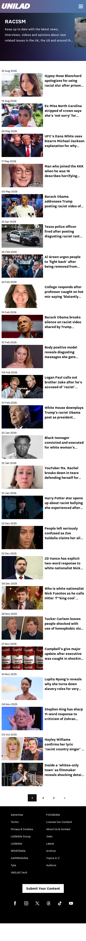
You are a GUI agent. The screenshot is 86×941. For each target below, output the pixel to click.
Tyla (13, 865)
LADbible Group (21, 836)
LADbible (16, 843)
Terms (15, 822)
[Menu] (81, 6)
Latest (50, 843)
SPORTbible (18, 851)
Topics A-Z (53, 858)
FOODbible (53, 814)
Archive (51, 851)
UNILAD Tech (19, 872)
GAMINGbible (19, 858)
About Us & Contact (58, 829)
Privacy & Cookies (22, 829)
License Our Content (59, 822)
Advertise (17, 814)
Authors (51, 865)
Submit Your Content (43, 888)
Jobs (49, 836)
